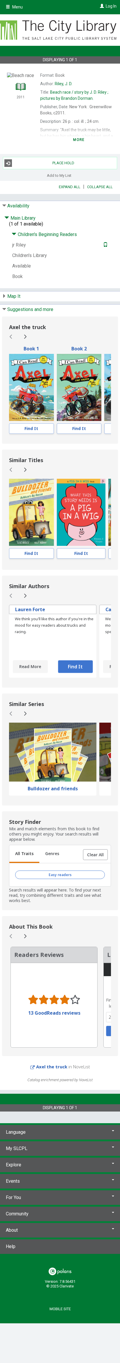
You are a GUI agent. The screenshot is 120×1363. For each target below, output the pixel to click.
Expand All (69, 187)
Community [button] (17, 1214)
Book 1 (31, 349)
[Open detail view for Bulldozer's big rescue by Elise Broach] (31, 512)
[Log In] (101, 6)
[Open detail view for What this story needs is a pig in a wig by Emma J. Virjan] (81, 512)
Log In (111, 6)
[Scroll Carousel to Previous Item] (11, 337)
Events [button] (13, 1181)
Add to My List (59, 175)
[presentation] (31, 387)
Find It (31, 428)
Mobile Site (60, 1309)
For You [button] (13, 1197)
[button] (95, 854)
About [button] (12, 1230)
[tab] (24, 854)
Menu (17, 7)
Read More (30, 666)
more (78, 140)
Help (10, 1246)
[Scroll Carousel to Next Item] (25, 337)
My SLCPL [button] (16, 1148)
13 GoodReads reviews (54, 1013)
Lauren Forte (30, 609)
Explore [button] (13, 1165)
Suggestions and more (30, 309)
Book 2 (79, 349)
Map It (13, 296)
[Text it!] (105, 245)
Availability (18, 206)
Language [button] (16, 1132)
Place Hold (63, 163)
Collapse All (100, 187)
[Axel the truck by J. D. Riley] (31, 387)
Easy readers (60, 874)
